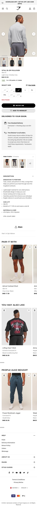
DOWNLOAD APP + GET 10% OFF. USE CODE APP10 (20, 2)
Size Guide (31, 85)
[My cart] (34, 8)
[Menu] (3, 8)
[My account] (30, 8)
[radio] (4, 62)
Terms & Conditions (18, 479)
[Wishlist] (30, 247)
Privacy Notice (18, 482)
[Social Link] (9, 473)
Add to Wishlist (20, 111)
